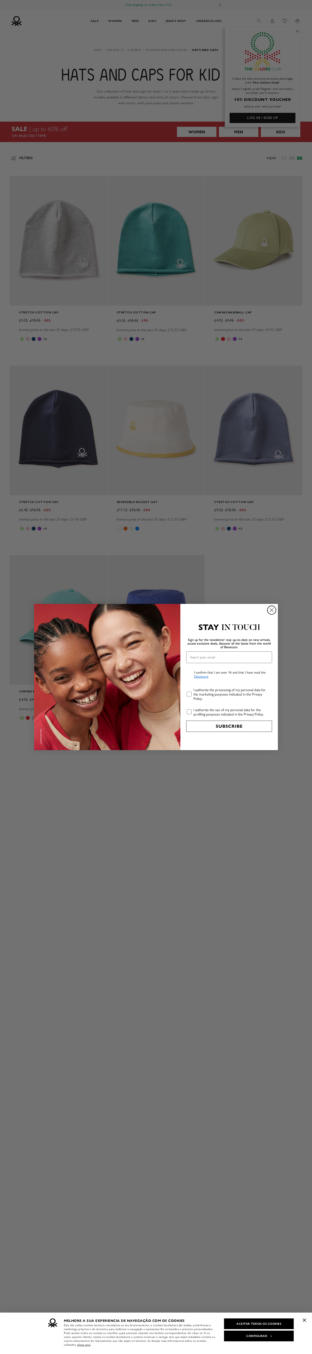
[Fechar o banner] (304, 1320)
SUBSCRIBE (229, 726)
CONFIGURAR (256, 1336)
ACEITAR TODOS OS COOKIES (258, 1323)
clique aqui (83, 1344)
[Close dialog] (271, 610)
